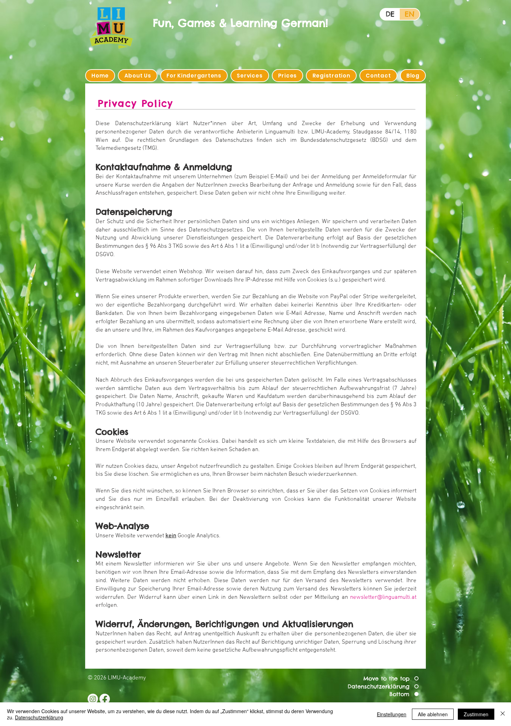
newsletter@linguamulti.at (383, 597)
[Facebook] (104, 699)
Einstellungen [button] (391, 714)
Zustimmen (476, 714)
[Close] (502, 714)
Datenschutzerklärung (39, 717)
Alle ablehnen (433, 714)
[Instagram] (93, 699)
